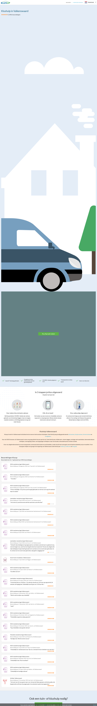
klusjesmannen (78, 434)
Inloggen (68, 2)
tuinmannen (71, 434)
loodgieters (48, 436)
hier (46, 705)
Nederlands (91, 2)
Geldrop (63, 446)
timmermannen (87, 434)
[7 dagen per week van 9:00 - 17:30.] (64, 2)
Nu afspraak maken (48, 334)
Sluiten (95, 705)
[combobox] (90, 2)
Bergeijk (74, 446)
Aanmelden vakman (78, 2)
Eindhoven (68, 446)
